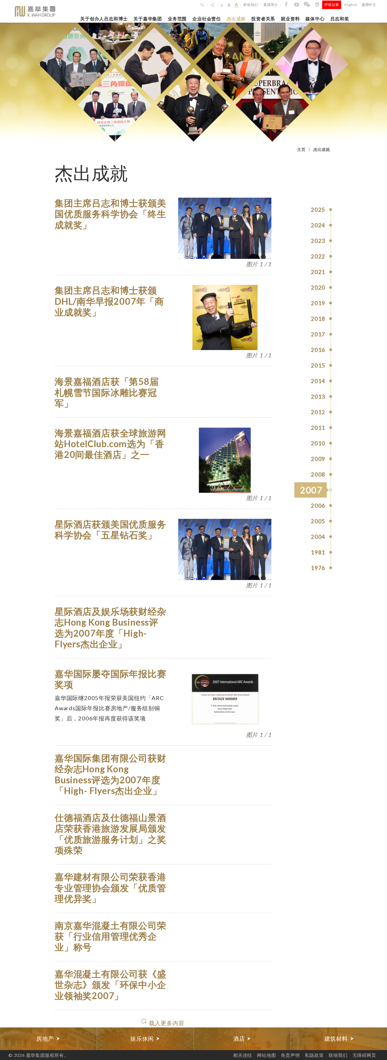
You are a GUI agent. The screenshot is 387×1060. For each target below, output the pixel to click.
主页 (301, 149)
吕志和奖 (339, 18)
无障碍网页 (364, 1055)
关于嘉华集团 (147, 18)
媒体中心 (314, 18)
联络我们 (250, 5)
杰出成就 (236, 18)
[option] (48, 1038)
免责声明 (290, 1055)
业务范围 (177, 18)
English (351, 5)
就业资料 (290, 18)
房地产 (46, 1038)
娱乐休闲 (143, 1038)
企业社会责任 (206, 18)
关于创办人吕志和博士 (104, 18)
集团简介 (270, 5)
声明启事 (331, 5)
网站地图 (266, 1055)
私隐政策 (314, 1055)
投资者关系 (263, 18)
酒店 (239, 1038)
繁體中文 (369, 5)
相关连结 (242, 1055)
